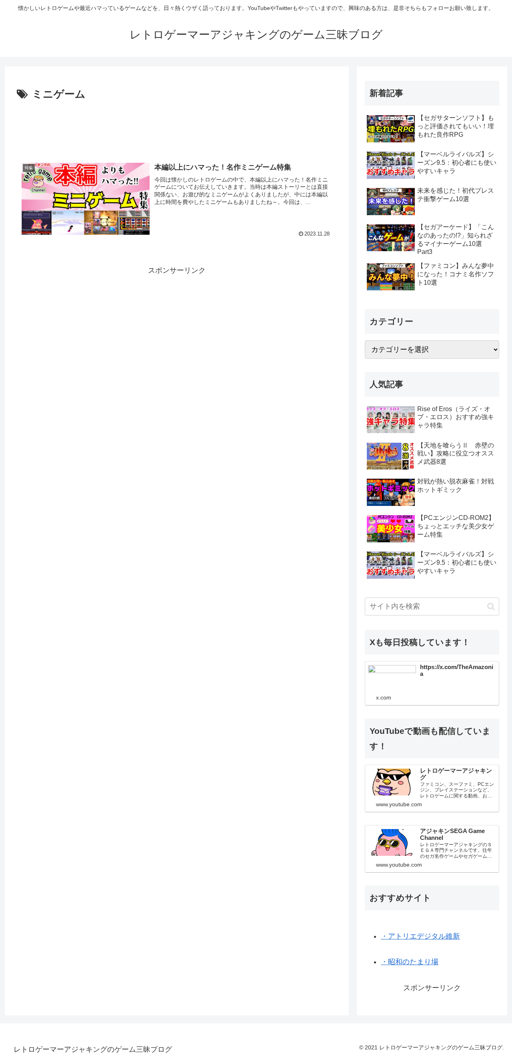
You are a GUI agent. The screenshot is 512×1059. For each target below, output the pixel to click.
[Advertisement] (177, 126)
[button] (491, 606)
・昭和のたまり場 (409, 962)
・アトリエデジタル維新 (420, 936)
